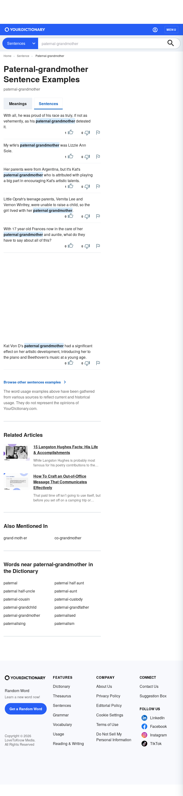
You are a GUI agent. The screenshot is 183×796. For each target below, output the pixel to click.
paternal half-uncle (19, 591)
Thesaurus (62, 696)
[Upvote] (70, 133)
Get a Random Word (26, 708)
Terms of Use (107, 724)
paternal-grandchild (20, 607)
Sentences (16, 43)
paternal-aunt (66, 591)
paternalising (14, 623)
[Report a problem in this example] (98, 132)
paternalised (65, 615)
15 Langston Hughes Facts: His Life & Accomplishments (65, 449)
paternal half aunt (69, 583)
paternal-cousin (17, 599)
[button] (155, 30)
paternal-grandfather (72, 607)
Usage (58, 734)
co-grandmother (68, 538)
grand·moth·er (15, 538)
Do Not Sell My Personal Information (113, 736)
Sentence (23, 56)
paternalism (64, 623)
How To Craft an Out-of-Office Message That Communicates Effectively (60, 481)
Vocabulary (62, 724)
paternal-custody (69, 599)
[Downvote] (87, 133)
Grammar (61, 715)
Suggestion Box (153, 696)
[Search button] (173, 43)
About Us (104, 686)
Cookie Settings (109, 715)
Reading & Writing (68, 743)
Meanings (18, 103)
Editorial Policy (109, 705)
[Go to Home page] (25, 29)
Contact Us (149, 686)
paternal (10, 583)
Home (7, 56)
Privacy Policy (108, 696)
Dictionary (61, 686)
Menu (171, 29)
